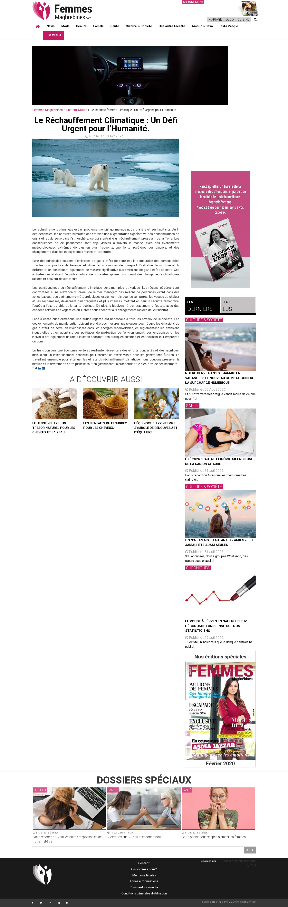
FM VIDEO (54, 35)
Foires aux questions (144, 881)
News (51, 26)
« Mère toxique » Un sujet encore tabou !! (60, 837)
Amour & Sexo (202, 26)
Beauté (81, 26)
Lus (227, 306)
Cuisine (243, 19)
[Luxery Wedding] (220, 711)
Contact (144, 863)
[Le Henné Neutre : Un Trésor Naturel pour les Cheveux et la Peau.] (54, 403)
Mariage (215, 19)
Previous (26, 179)
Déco (230, 19)
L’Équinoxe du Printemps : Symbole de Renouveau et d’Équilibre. (156, 427)
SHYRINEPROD (248, 902)
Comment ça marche (144, 887)
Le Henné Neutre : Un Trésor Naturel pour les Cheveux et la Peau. (53, 427)
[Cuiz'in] (248, 8)
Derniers (200, 306)
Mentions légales (144, 875)
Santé (114, 26)
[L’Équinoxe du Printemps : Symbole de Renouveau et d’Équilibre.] (156, 403)
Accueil (37, 26)
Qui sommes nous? (144, 869)
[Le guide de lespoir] (220, 229)
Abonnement (193, 2)
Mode (65, 26)
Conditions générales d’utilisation (144, 893)
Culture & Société (139, 26)
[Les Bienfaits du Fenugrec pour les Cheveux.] (105, 403)
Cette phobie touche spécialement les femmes (139, 837)
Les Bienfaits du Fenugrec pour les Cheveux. (105, 425)
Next (185, 179)
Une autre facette (172, 26)
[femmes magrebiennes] (67, 10)
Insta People (229, 26)
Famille (98, 26)
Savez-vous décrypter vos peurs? (205, 837)
